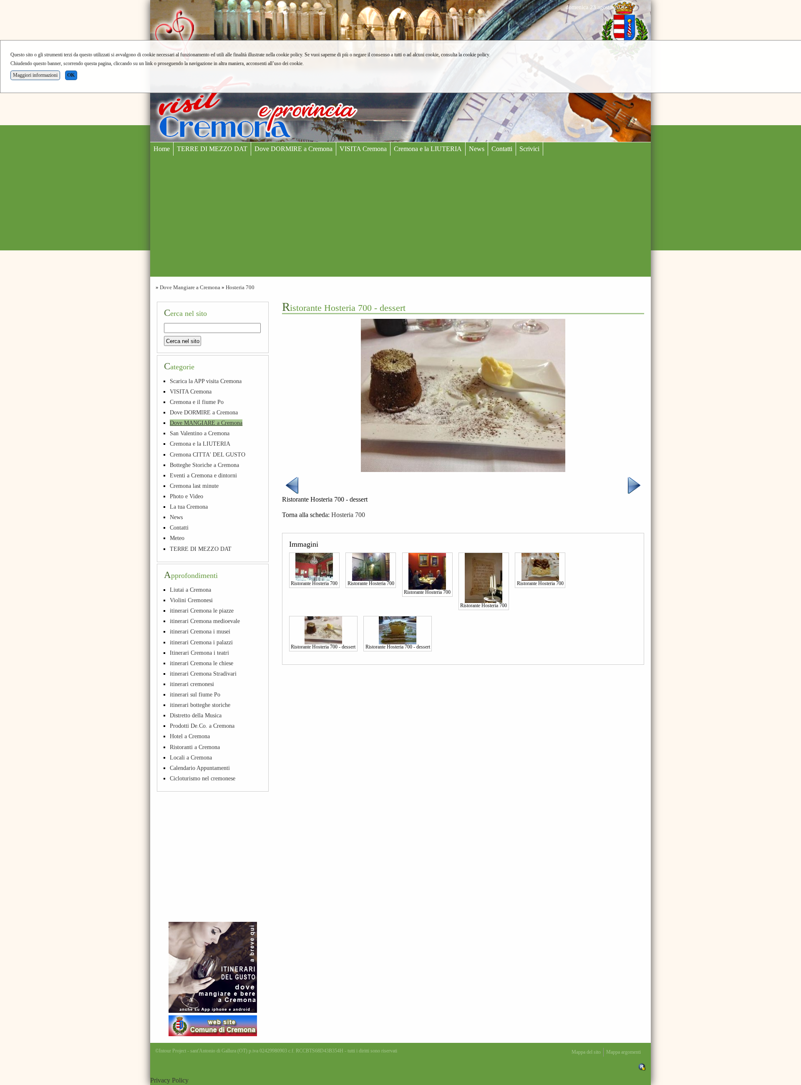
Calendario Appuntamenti (200, 768)
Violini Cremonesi (191, 600)
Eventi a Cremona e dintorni (203, 475)
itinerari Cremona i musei (200, 631)
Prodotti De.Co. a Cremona (202, 725)
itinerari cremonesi (192, 684)
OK (71, 75)
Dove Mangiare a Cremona (190, 287)
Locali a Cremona (191, 757)
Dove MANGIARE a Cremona (206, 422)
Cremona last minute (194, 485)
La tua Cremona (189, 506)
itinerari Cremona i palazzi (201, 642)
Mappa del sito (586, 1052)
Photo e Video (186, 496)
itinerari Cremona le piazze (202, 610)
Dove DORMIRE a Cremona (293, 148)
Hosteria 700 (240, 287)
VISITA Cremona (363, 148)
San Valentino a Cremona (199, 433)
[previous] (292, 484)
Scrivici (529, 148)
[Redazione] (642, 1067)
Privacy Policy (169, 1080)
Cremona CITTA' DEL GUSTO (207, 454)
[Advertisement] (400, 218)
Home (162, 148)
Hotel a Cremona (190, 736)
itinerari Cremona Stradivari (203, 673)
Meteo (177, 538)
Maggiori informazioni (35, 75)
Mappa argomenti (623, 1052)
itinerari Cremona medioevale (205, 621)
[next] (634, 484)
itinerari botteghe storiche (200, 704)
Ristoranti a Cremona (195, 747)
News (476, 148)
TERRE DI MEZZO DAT (212, 148)
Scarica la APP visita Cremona (206, 381)
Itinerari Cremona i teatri (199, 652)
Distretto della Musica (196, 715)
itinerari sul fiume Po (195, 694)
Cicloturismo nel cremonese (202, 778)
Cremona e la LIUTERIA (428, 148)
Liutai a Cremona (190, 589)
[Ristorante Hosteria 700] (314, 566)
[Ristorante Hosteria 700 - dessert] (323, 629)
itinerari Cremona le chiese (201, 663)
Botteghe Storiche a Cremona (204, 465)
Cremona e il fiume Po (197, 402)
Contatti (501, 148)
